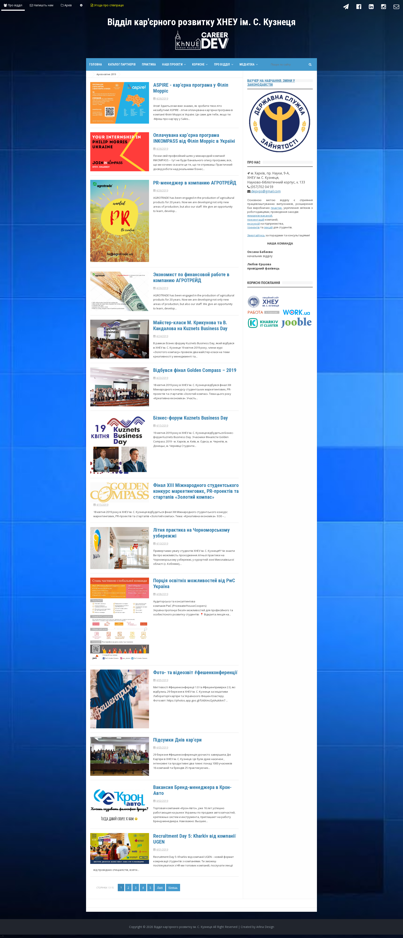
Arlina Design (265, 927)
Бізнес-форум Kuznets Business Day (190, 418)
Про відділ (14, 5)
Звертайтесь (256, 235)
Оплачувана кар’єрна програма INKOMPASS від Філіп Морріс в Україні (194, 138)
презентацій (255, 219)
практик (276, 208)
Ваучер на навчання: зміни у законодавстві (271, 83)
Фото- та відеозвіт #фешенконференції (195, 672)
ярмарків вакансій (259, 215)
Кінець (173, 887)
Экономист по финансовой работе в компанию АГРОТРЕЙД (191, 277)
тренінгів (253, 227)
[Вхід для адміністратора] (81, 5)
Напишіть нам (43, 5)
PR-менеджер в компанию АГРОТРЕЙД (194, 183)
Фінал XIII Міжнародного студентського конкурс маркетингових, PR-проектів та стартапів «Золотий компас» (196, 491)
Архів (68, 5)
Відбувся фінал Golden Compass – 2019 (194, 370)
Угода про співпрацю (108, 5)
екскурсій (253, 223)
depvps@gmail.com (265, 191)
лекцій (268, 227)
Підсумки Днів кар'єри (177, 740)
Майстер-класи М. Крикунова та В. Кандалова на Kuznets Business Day (190, 325)
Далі (160, 887)
